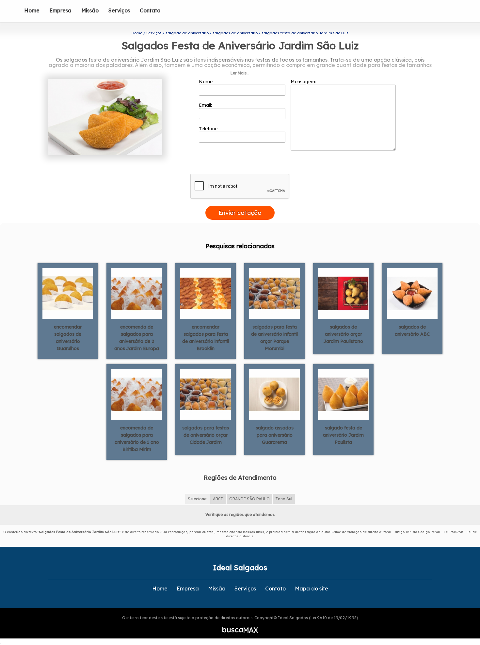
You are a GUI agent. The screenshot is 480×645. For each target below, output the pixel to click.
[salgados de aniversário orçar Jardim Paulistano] (343, 293)
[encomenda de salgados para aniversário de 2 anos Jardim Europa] (136, 293)
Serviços (119, 10)
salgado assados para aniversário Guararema (275, 435)
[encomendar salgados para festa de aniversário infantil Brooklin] (205, 293)
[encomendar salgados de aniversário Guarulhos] (67, 293)
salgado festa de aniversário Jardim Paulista (343, 435)
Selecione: (197, 498)
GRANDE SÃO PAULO (249, 498)
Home (32, 10)
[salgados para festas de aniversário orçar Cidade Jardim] (205, 394)
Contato (150, 10)
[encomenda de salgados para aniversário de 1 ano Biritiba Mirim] (136, 394)
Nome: (207, 82)
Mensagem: (304, 82)
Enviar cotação (240, 213)
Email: (206, 105)
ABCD (218, 498)
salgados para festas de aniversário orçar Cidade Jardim (205, 435)
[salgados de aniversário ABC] (412, 293)
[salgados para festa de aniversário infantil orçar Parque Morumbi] (274, 293)
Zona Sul (283, 498)
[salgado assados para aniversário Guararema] (274, 394)
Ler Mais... (240, 73)
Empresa (60, 10)
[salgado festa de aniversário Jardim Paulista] (343, 394)
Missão (90, 10)
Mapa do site (311, 588)
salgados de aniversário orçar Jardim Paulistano (343, 334)
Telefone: (209, 129)
